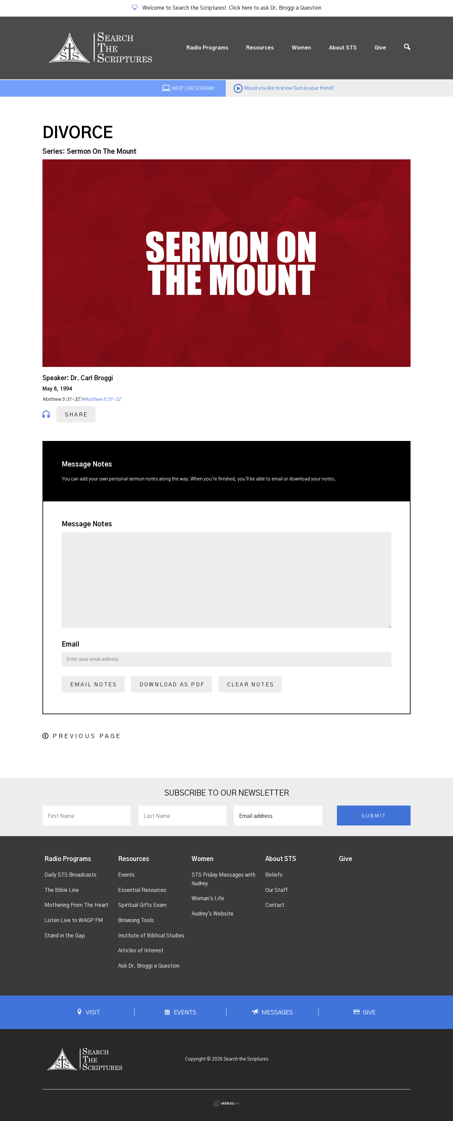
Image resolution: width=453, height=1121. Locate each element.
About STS (343, 47)
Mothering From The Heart (76, 905)
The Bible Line (61, 890)
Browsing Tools (136, 920)
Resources (260, 47)
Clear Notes (250, 684)
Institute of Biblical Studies (151, 935)
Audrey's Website (212, 913)
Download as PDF (172, 684)
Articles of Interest (140, 950)
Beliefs (274, 875)
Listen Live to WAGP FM (73, 920)
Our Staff (276, 890)
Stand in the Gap (64, 935)
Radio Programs (207, 47)
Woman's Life (208, 898)
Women (301, 47)
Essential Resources (142, 890)
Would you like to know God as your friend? (289, 88)
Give (380, 47)
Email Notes (93, 684)
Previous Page (87, 736)
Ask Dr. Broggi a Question (148, 966)
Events (126, 875)
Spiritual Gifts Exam (142, 905)
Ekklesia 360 (226, 1103)
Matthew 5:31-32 (102, 399)
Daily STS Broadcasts (70, 875)
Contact (275, 905)
